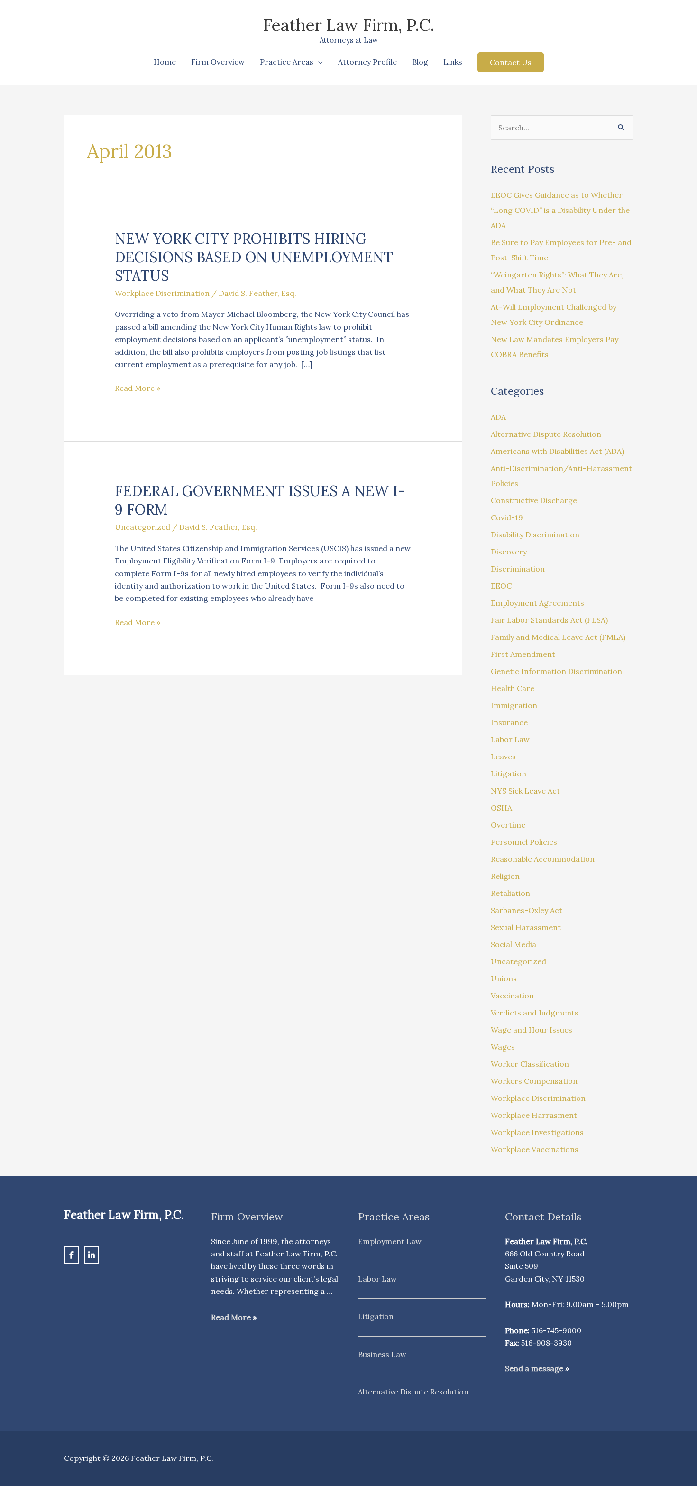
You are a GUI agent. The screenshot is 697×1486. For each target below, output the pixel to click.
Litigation (508, 773)
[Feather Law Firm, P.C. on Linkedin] (91, 1255)
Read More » (137, 387)
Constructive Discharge (534, 500)
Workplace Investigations (537, 1132)
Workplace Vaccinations (534, 1149)
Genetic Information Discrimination (556, 671)
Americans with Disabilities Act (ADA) (557, 451)
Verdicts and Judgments (534, 1012)
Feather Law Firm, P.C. (348, 25)
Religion (505, 876)
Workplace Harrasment (534, 1115)
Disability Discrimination (535, 534)
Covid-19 (507, 517)
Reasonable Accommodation (543, 859)
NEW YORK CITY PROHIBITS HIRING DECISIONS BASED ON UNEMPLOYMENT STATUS (254, 257)
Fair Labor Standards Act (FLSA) (549, 620)
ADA (498, 417)
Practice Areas (286, 61)
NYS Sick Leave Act (525, 790)
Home (165, 61)
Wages (503, 1047)
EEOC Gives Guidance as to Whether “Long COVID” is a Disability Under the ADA (560, 210)
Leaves (503, 756)
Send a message (534, 1368)
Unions (504, 978)
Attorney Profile (367, 61)
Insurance (509, 722)
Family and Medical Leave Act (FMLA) (558, 637)
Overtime (508, 825)
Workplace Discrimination (162, 293)
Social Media (513, 944)
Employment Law (390, 1241)
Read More (231, 1317)
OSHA (501, 807)
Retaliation (510, 893)
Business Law (382, 1354)
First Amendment (523, 654)
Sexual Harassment (526, 927)
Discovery (509, 551)
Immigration (514, 705)
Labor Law (510, 739)
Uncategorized (142, 527)
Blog (420, 61)
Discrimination (518, 568)
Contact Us (511, 62)
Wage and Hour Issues (531, 1029)
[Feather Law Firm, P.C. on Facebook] (71, 1255)
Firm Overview (218, 61)
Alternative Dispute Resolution (546, 434)
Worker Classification (530, 1064)
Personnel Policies (524, 842)
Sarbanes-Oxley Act (526, 910)
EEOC (501, 586)
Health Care (512, 688)
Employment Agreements (537, 603)
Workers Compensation (534, 1081)
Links (452, 61)
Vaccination (512, 995)
